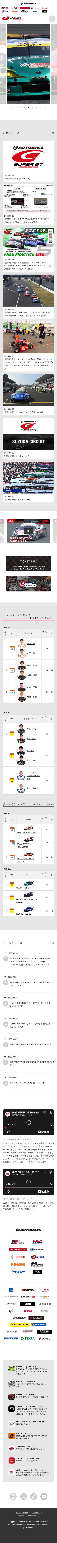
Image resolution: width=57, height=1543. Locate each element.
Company (36, 1512)
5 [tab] (28, 108)
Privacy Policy (22, 1512)
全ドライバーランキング (43, 618)
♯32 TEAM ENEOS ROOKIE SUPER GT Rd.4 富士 (32, 1044)
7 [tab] (36, 108)
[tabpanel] (28, 36)
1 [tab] (12, 108)
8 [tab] (41, 108)
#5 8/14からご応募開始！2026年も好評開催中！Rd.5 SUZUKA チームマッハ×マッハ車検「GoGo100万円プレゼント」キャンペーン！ (31, 961)
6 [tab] (32, 108)
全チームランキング (45, 804)
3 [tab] (20, 108)
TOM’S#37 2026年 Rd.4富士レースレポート (29, 1083)
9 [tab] (45, 108)
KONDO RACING (23, 914)
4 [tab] (24, 108)
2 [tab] (16, 108)
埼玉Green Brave (23, 888)
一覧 (52, 133)
